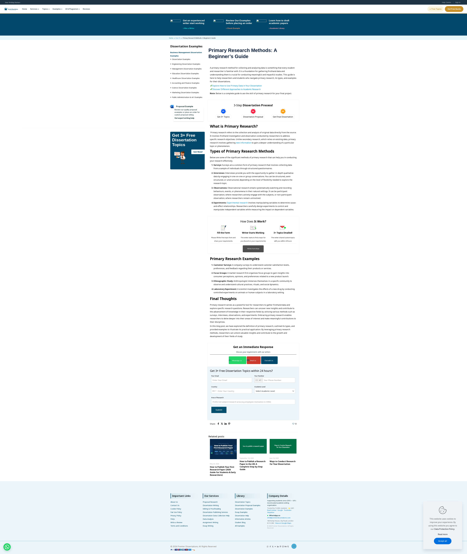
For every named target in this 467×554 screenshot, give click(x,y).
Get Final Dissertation (283, 116)
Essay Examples (241, 512)
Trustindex (287, 510)
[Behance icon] (285, 546)
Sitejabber (270, 512)
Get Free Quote (454, 9)
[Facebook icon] (270, 546)
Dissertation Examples (244, 509)
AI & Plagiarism (71, 9)
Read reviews (271, 510)
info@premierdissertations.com (278, 518)
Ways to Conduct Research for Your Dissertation (283, 462)
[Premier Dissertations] (11, 9)
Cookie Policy (176, 509)
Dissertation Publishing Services (215, 512)
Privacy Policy (176, 515)
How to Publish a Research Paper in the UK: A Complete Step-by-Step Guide (252, 465)
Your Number (259, 378)
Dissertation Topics (242, 502)
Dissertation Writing (211, 505)
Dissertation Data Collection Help (216, 515)
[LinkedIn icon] (278, 546)
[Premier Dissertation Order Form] (183, 550)
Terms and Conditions (179, 526)
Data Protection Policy (444, 529)
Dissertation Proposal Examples (247, 505)
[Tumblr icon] (288, 546)
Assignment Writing (210, 522)
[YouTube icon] (275, 546)
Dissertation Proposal (253, 116)
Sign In (457, 2)
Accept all (442, 541)
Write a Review (176, 522)
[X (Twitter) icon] (273, 546)
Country (214, 387)
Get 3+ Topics (223, 116)
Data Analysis (208, 519)
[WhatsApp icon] (268, 546)
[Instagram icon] (283, 546)
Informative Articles (243, 519)
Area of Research (217, 397)
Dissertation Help (242, 515)
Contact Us (175, 505)
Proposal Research (210, 502)
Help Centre (446, 2)
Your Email (215, 376)
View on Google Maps (283, 523)
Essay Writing (208, 526)
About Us (174, 502)
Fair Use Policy (176, 512)
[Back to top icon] (293, 546)
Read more (443, 534)
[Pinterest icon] (280, 546)
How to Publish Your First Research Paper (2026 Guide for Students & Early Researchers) (223, 471)
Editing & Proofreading (212, 509)
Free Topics (435, 9)
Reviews (86, 9)
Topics (45, 9)
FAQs (173, 519)
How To (178, 38)
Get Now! (198, 151)
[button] (7, 547)
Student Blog (240, 522)
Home (24, 9)
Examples (57, 9)
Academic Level (259, 387)
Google (280, 510)
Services (33, 9)
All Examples (240, 526)
